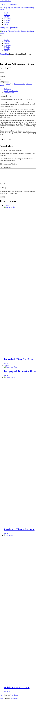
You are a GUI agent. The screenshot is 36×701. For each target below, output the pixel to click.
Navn (2, 184)
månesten (29, 84)
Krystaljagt (7, 18)
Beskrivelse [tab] (7, 89)
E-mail (2, 187)
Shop (6, 24)
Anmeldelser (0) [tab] (9, 92)
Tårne (7, 54)
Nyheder (7, 20)
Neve (1, 695)
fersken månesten (19, 84)
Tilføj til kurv (4, 82)
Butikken (7, 15)
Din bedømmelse (6, 164)
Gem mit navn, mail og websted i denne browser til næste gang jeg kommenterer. (17, 192)
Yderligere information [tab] (11, 91)
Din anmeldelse (5, 167)
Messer (6, 17)
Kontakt (7, 22)
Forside (6, 13)
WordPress (14, 695)
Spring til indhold (5, 1)
